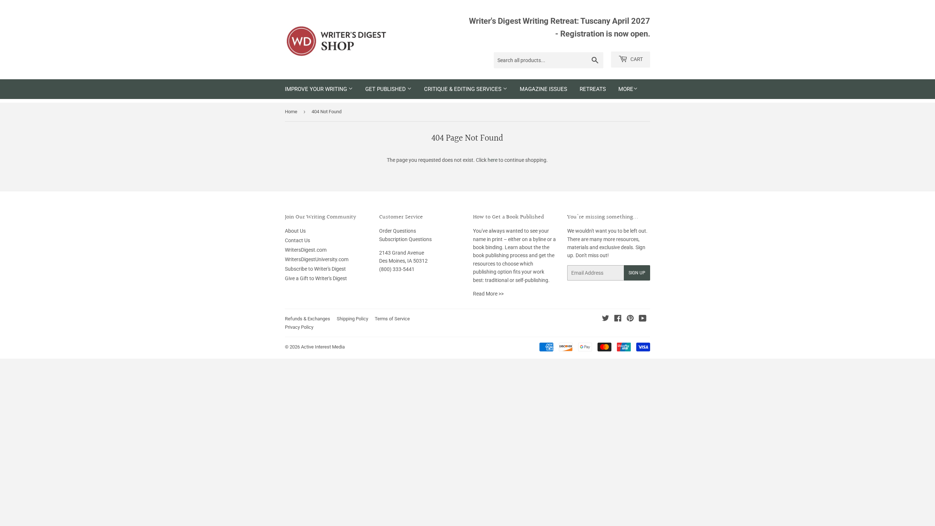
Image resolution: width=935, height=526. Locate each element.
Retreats (593, 89)
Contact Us (297, 240)
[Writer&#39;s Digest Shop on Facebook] (618, 319)
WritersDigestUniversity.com (316, 259)
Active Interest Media (323, 347)
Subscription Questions (405, 239)
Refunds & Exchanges (307, 318)
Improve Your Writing (316, 89)
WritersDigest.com (306, 250)
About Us (295, 231)
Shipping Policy (352, 318)
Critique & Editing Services (463, 89)
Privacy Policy (299, 327)
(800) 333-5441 (397, 269)
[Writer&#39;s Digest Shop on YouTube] (642, 319)
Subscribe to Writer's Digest (315, 269)
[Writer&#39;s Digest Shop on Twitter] (605, 319)
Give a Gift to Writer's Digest (316, 278)
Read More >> (488, 294)
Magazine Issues (543, 89)
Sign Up (637, 272)
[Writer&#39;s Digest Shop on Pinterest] (630, 319)
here (492, 160)
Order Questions (397, 231)
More (625, 89)
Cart (636, 59)
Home (291, 111)
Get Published (386, 89)
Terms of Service (392, 318)
